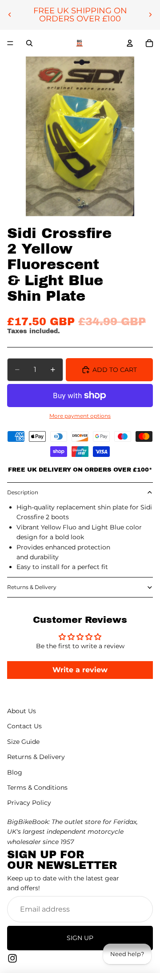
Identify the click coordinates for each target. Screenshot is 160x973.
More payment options (80, 416)
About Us (21, 711)
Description (22, 492)
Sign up (80, 938)
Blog (14, 772)
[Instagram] (12, 958)
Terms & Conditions (37, 787)
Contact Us (24, 727)
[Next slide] (150, 14)
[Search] (29, 43)
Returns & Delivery (31, 587)
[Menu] (10, 43)
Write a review (80, 670)
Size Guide (23, 742)
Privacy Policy (29, 803)
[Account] (130, 43)
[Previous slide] (10, 14)
